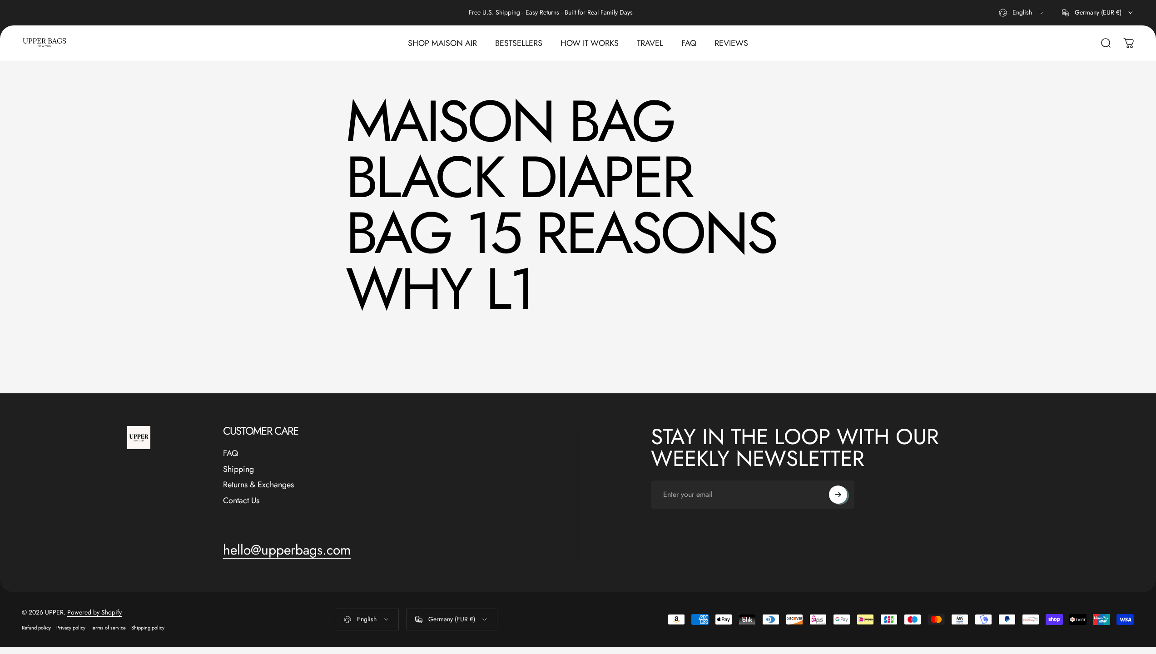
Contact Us (241, 500)
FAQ (230, 453)
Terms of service (108, 627)
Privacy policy (70, 627)
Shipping (238, 469)
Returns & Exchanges (258, 485)
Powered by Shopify (94, 612)
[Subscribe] (838, 495)
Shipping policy (147, 627)
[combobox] (1022, 12)
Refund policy (36, 627)
